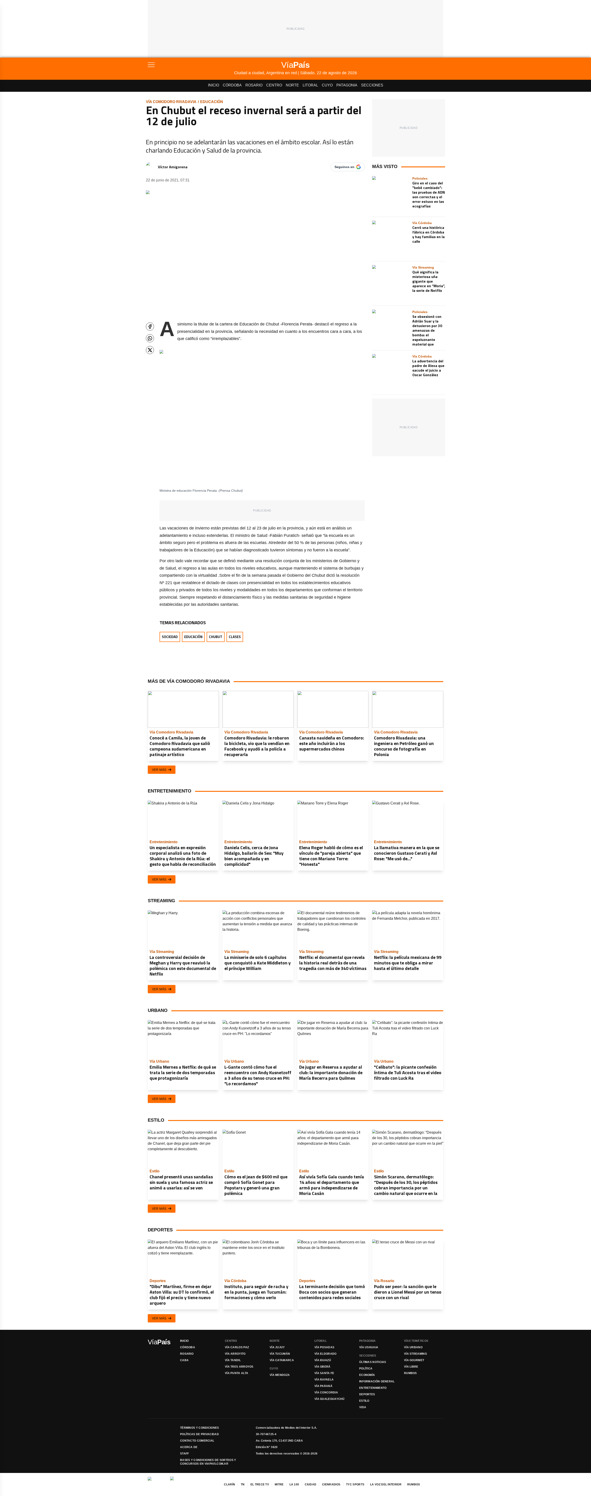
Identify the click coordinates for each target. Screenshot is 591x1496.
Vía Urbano (413, 1347)
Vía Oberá (322, 1366)
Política (365, 1368)
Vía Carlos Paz (237, 1347)
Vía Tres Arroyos (239, 1366)
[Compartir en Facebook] (150, 326)
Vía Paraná (323, 1386)
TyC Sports (355, 1484)
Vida (362, 1407)
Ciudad (310, 1484)
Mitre (279, 1484)
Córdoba (232, 85)
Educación (211, 102)
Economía (367, 1375)
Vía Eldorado (325, 1353)
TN (243, 1484)
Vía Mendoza (280, 1375)
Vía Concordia (326, 1392)
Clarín (229, 1484)
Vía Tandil (233, 1360)
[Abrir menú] (191, 64)
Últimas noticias (372, 1362)
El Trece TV (259, 1484)
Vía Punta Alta (236, 1373)
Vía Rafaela (324, 1379)
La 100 (294, 1484)
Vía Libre (411, 1366)
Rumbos (410, 1373)
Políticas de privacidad (199, 1434)
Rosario (253, 85)
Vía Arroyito (235, 1353)
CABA (184, 1360)
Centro (274, 85)
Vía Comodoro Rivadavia (171, 102)
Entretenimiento (373, 1388)
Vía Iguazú (322, 1360)
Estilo (364, 1400)
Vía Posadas (324, 1347)
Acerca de (189, 1447)
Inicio (213, 85)
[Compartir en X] (150, 350)
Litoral (310, 85)
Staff (184, 1453)
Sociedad (170, 636)
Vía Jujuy (277, 1347)
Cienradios (331, 1484)
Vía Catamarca (282, 1360)
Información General (377, 1381)
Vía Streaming (415, 1353)
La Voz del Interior (385, 1484)
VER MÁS (159, 770)
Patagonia (346, 85)
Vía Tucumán (280, 1353)
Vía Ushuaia (368, 1347)
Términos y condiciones (199, 1427)
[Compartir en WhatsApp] (150, 338)
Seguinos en (344, 167)
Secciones (372, 85)
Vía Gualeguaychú (329, 1399)
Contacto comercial (197, 1440)
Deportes (367, 1394)
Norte (292, 85)
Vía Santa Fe (324, 1373)
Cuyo (327, 85)
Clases (235, 636)
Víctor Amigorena (172, 167)
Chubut (215, 636)
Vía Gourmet (414, 1360)
